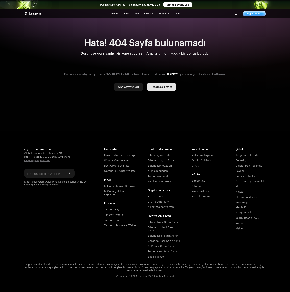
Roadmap (242, 201)
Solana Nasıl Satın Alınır (163, 235)
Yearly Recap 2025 (247, 217)
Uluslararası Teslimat (249, 165)
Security (241, 159)
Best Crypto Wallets (116, 165)
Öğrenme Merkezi (247, 196)
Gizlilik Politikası (202, 159)
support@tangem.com (37, 160)
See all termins (201, 196)
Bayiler (240, 170)
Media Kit (241, 206)
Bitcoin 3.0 (199, 180)
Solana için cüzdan (160, 165)
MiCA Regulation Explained (115, 192)
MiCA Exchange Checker (120, 185)
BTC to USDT (156, 196)
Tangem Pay (111, 209)
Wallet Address (201, 190)
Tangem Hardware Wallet (120, 224)
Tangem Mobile (114, 214)
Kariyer (240, 222)
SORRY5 (172, 74)
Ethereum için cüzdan (162, 159)
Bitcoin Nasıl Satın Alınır (163, 221)
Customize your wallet (250, 180)
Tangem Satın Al (254, 13)
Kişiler (239, 227)
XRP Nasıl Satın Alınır (161, 245)
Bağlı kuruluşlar (245, 175)
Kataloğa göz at (161, 86)
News (239, 191)
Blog (238, 186)
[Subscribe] (69, 173)
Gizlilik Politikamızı (56, 181)
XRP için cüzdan (158, 170)
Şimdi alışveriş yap (177, 4)
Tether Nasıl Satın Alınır (162, 250)
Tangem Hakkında (247, 154)
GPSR (195, 165)
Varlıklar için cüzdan (160, 180)
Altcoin (196, 185)
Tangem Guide (245, 212)
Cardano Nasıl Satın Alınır (164, 240)
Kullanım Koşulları (203, 154)
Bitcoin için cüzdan (160, 154)
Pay (137, 13)
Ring (126, 13)
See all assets (156, 256)
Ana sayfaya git (128, 86)
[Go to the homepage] (32, 13)
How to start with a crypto (120, 154)
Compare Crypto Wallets (120, 170)
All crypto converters (161, 206)
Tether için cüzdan (159, 175)
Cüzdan (114, 13)
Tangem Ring (112, 219)
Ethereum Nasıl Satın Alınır (161, 228)
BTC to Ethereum (158, 201)
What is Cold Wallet (116, 159)
